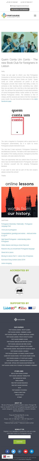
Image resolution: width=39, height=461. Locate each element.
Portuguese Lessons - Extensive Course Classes (19, 353)
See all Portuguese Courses (19, 373)
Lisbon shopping (6, 263)
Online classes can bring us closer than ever (15, 245)
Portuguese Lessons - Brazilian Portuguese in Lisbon (19, 348)
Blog (19, 387)
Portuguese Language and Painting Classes (19, 341)
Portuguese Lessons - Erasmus (19, 351)
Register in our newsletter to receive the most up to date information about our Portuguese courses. (19, 432)
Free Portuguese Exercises (19, 385)
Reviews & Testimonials (20, 9)
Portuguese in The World (19, 390)
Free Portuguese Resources (19, 383)
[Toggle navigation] (35, 15)
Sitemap (19, 397)
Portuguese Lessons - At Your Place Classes (19, 358)
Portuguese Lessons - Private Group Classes (19, 337)
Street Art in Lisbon (7, 252)
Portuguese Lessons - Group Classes (19, 329)
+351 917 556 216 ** (27, 2)
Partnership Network (19, 378)
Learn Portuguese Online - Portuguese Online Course (19, 356)
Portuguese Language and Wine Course (19, 344)
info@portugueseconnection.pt (20, 6)
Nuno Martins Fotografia (25, 459)
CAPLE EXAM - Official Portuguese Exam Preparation (19, 363)
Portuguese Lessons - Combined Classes (19, 332)
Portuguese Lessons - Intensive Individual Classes (19, 334)
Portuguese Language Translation (19, 376)
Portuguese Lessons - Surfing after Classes (19, 346)
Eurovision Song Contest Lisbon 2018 (13, 260)
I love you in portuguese (9, 230)
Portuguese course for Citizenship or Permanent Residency (19, 365)
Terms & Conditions (19, 392)
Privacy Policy (19, 394)
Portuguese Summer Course (19, 339)
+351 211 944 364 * (13, 2)
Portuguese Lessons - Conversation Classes (19, 360)
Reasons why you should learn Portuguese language (17, 249)
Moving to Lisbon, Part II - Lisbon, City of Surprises (17, 256)
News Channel (20, 380)
